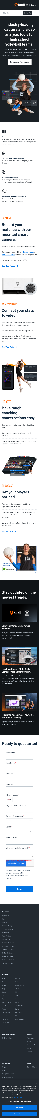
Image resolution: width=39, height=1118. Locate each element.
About (29, 1034)
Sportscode (6, 982)
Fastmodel (18, 1012)
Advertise (30, 1038)
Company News (32, 1045)
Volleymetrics (19, 985)
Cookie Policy (18, 1097)
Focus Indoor (28, 252)
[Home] (19, 5)
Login (29, 1063)
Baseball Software (8, 943)
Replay (17, 982)
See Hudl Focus (8, 266)
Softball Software (8, 960)
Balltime (17, 1009)
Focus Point (6, 1023)
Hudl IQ (4, 985)
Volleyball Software (8, 963)
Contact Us (27, 13)
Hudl (3, 978)
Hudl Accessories (7, 1077)
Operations (5, 932)
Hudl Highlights (7, 1038)
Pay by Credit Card (8, 1074)
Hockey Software (7, 953)
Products (5, 975)
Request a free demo (19, 62)
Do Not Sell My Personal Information (19, 1101)
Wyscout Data (6, 1002)
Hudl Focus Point (8, 254)
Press (29, 1041)
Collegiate (5, 922)
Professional (6, 939)
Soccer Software (7, 956)
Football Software (8, 949)
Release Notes (19, 1019)
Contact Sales (32, 1067)
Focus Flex (5, 1019)
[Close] (36, 1083)
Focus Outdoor (6, 1016)
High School (7, 13)
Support (4, 1067)
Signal (17, 999)
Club (3, 919)
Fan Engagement (7, 929)
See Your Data (8, 347)
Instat (17, 1002)
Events (29, 1051)
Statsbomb (19, 1006)
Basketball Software (8, 946)
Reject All (19, 1107)
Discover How (7, 531)
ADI (16, 1016)
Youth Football (6, 936)
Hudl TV (17, 989)
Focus (4, 1009)
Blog (3, 1070)
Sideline (17, 978)
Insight (4, 989)
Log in (33, 5)
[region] (19, 1099)
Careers (29, 1048)
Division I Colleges (7, 926)
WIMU (17, 992)
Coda (3, 995)
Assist (4, 1006)
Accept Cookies (19, 1114)
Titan (16, 995)
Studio (4, 992)
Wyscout (4, 999)
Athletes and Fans (8, 1034)
